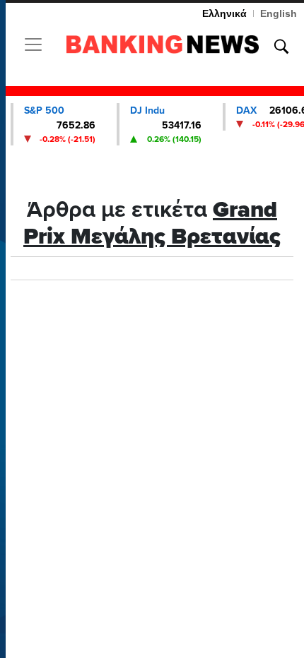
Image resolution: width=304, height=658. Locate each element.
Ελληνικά (224, 13)
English (278, 13)
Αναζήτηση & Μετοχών (281, 46)
